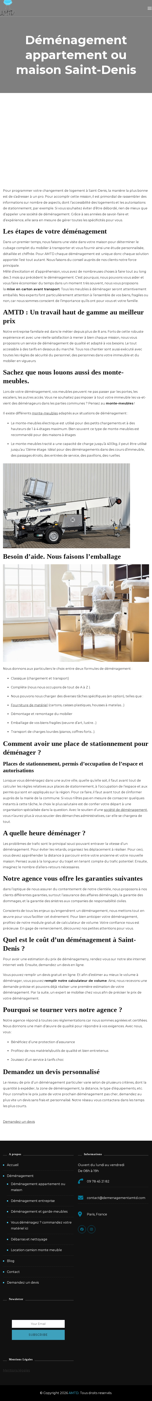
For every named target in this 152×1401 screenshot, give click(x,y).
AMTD (74, 1393)
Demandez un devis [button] (19, 1122)
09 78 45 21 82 (98, 1181)
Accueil (13, 1165)
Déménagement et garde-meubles (39, 1211)
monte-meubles (45, 413)
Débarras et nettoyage (29, 1239)
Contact (13, 1272)
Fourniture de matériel (29, 705)
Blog (10, 1261)
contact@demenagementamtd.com (116, 1198)
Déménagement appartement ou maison (38, 1187)
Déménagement (20, 1176)
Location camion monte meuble (36, 1250)
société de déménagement (125, 810)
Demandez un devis (23, 1282)
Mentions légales (16, 1370)
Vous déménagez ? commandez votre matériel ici (41, 1225)
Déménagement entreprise (33, 1201)
